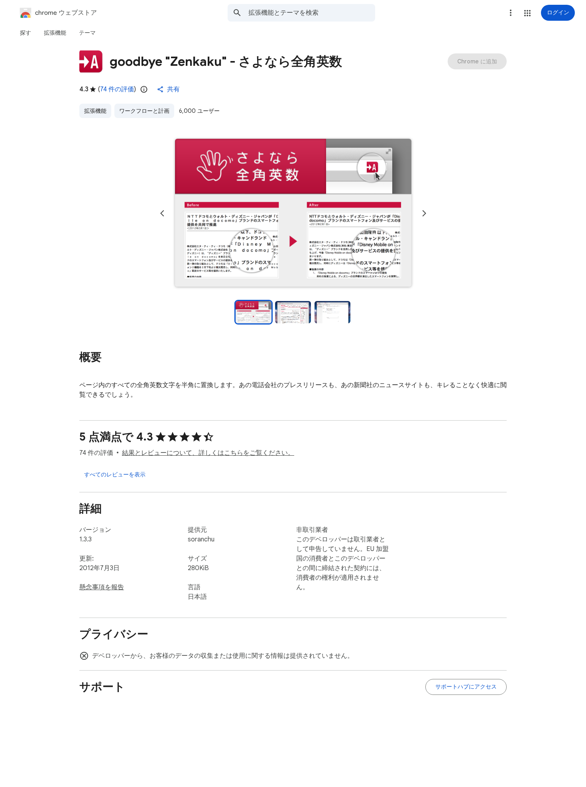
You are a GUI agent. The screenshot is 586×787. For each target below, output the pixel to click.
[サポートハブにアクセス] (466, 686)
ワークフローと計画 (144, 110)
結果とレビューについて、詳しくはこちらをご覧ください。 (208, 453)
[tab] (25, 33)
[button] (527, 13)
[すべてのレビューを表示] (114, 474)
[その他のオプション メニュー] (511, 13)
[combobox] (311, 13)
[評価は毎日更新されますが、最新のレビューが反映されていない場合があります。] (144, 89)
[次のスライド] (424, 213)
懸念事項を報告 (101, 587)
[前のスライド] (162, 213)
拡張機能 (95, 110)
